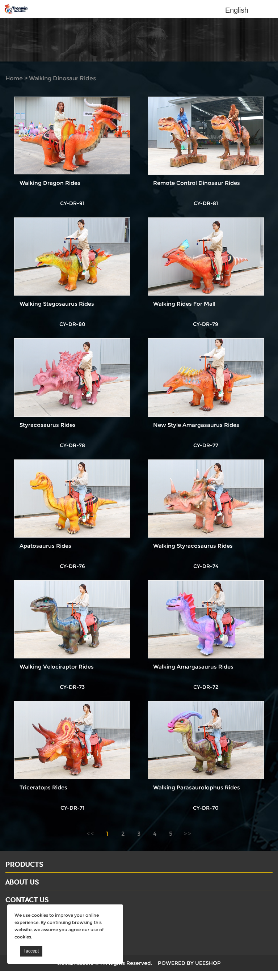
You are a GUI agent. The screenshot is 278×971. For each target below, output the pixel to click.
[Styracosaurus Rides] (72, 377)
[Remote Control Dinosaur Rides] (205, 136)
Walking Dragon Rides (50, 182)
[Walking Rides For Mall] (205, 256)
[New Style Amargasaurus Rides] (205, 377)
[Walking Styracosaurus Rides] (205, 498)
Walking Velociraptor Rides (57, 666)
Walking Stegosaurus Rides (57, 303)
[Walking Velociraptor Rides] (72, 619)
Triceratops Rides (43, 787)
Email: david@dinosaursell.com (50, 930)
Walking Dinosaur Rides (62, 78)
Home (14, 78)
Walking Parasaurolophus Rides (196, 787)
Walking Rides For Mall (184, 303)
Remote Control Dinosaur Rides (196, 182)
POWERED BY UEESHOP (189, 963)
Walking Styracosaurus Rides (193, 545)
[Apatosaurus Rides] (72, 498)
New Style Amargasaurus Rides (196, 424)
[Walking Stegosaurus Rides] (72, 256)
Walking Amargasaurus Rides (193, 666)
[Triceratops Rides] (72, 740)
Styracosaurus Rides (48, 424)
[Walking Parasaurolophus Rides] (205, 740)
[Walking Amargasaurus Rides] (205, 619)
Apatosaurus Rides (45, 545)
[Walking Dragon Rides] (72, 136)
